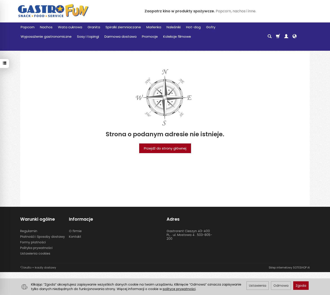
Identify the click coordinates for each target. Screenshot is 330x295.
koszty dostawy (45, 267)
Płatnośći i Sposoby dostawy (42, 236)
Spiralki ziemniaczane (123, 27)
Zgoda (301, 285)
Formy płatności (33, 242)
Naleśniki (174, 27)
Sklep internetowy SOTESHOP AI (289, 267)
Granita (94, 27)
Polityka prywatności (36, 248)
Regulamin (28, 231)
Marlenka (153, 27)
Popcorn (28, 27)
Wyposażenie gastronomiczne (46, 36)
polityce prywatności (179, 289)
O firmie (75, 231)
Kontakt (75, 236)
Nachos (46, 27)
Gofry (210, 27)
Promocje (150, 36)
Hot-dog (193, 27)
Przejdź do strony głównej (165, 148)
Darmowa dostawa (120, 36)
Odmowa (280, 285)
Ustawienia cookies (35, 253)
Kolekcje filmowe (177, 36)
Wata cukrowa (70, 27)
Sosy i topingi (88, 36)
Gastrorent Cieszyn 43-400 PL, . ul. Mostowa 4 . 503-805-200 (189, 235)
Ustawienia (257, 285)
